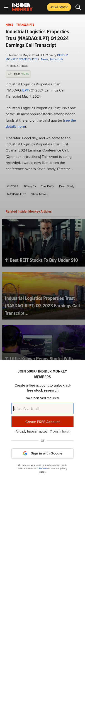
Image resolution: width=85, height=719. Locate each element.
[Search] (78, 7)
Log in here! (61, 431)
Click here (43, 468)
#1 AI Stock (59, 7)
